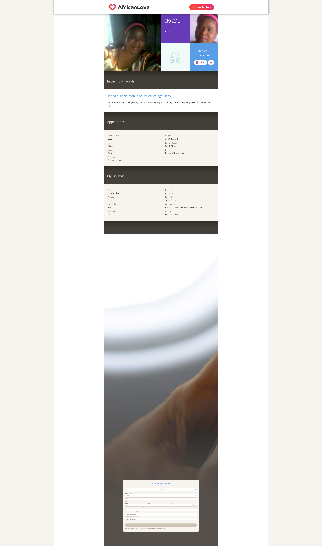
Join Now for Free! (201, 7)
